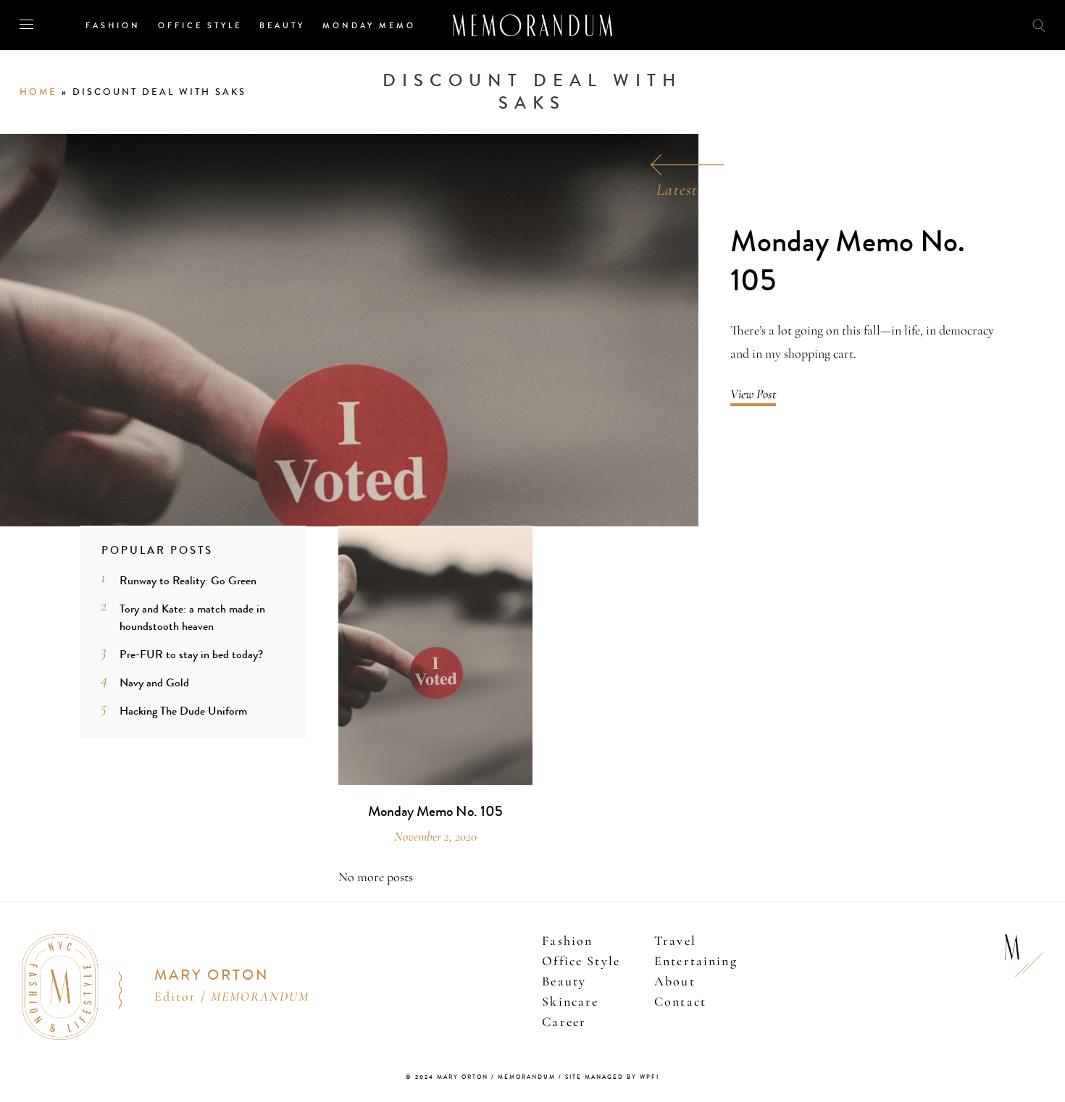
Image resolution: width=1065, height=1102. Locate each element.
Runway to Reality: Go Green (188, 580)
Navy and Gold (154, 682)
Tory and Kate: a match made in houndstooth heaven (192, 617)
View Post (753, 394)
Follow (957, 24)
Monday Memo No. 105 (847, 261)
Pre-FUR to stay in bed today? (191, 654)
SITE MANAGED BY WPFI (612, 1077)
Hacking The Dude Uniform (183, 710)
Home (38, 91)
